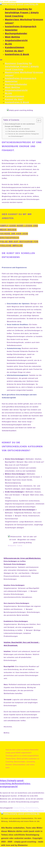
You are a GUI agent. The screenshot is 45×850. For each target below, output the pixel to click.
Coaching (18, 807)
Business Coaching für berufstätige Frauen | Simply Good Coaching (22, 12)
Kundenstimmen (14, 47)
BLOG (8, 44)
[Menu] (1, 59)
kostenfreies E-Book (17, 54)
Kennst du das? (14, 51)
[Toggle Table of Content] (37, 120)
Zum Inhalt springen (8, 1)
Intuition (39, 810)
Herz (30, 810)
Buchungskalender (16, 33)
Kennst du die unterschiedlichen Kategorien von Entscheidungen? (23, 135)
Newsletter (11, 30)
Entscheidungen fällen (13, 810)
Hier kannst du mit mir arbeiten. (19, 128)
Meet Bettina (12, 37)
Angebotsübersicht (16, 40)
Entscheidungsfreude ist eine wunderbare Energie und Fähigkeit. (20, 125)
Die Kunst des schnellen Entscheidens (21, 131)
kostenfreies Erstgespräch (20, 26)
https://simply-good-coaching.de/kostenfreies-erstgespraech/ (15, 783)
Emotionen (32, 807)
